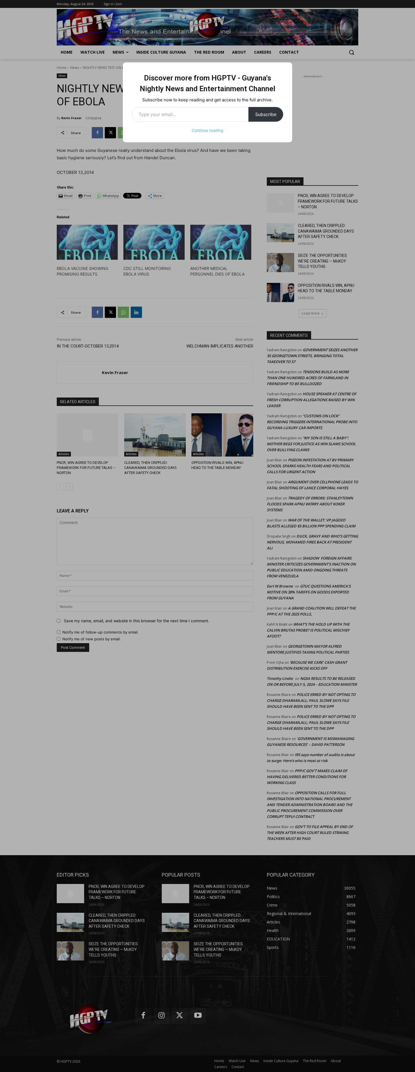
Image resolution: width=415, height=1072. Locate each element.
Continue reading (207, 130)
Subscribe (265, 114)
